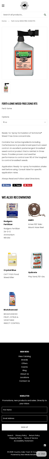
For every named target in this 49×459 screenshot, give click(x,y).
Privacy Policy (21, 435)
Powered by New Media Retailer (24, 454)
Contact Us (24, 381)
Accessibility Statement (23, 441)
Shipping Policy (15, 438)
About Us (24, 374)
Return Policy (34, 435)
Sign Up (24, 427)
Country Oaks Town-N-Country (27, 452)
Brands (24, 359)
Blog (24, 370)
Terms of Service (31, 438)
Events (24, 367)
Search (10, 435)
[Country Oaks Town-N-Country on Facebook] (45, 445)
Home (4, 21)
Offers (24, 363)
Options (5, 117)
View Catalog (24, 356)
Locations (24, 377)
